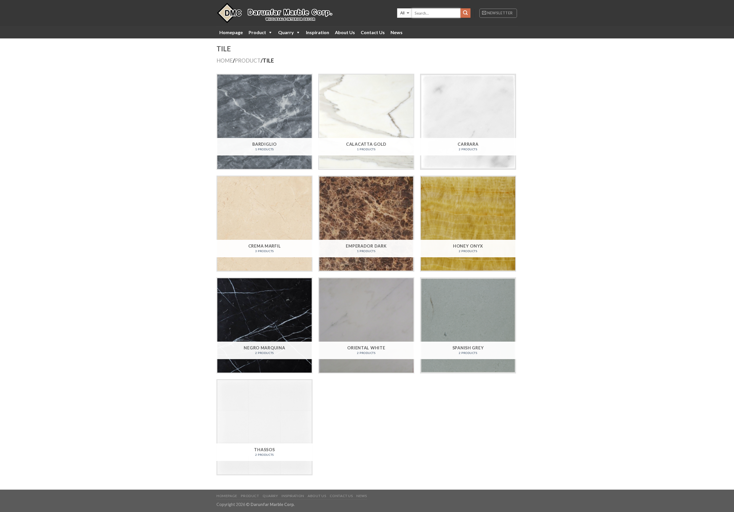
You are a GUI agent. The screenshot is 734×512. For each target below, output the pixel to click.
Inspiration (317, 32)
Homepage (231, 32)
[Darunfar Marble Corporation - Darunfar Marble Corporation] (288, 13)
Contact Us (373, 32)
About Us (345, 32)
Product (257, 32)
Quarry (286, 32)
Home (224, 60)
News (397, 32)
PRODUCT (248, 60)
